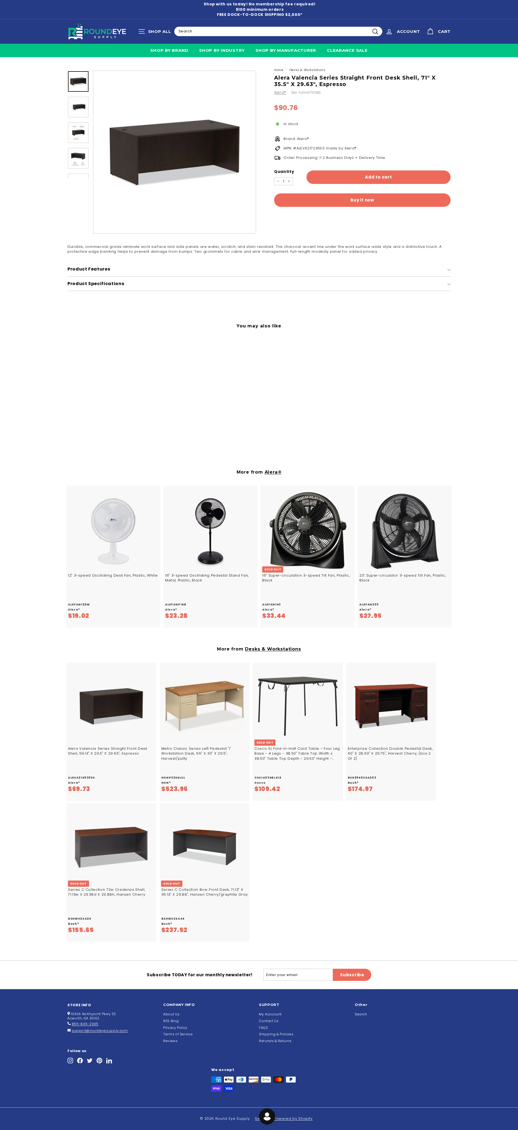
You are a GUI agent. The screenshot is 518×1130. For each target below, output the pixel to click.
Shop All (156, 32)
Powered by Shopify (293, 1118)
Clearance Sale (347, 50)
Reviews (170, 1041)
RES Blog (171, 1021)
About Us (171, 1014)
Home (278, 70)
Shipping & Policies (276, 1034)
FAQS (263, 1027)
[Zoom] (174, 152)
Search (361, 1014)
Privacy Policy (175, 1027)
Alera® (280, 92)
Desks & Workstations (307, 70)
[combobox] (278, 31)
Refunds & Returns (275, 1041)
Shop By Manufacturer (285, 50)
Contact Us (269, 1021)
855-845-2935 (85, 1024)
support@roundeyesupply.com (100, 1030)
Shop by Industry (222, 50)
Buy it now (362, 200)
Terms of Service (178, 1034)
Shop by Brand (169, 50)
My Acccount (270, 1014)
